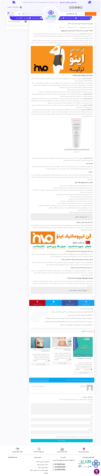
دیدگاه (91, 401)
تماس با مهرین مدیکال (42, 464)
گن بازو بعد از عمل (81, 217)
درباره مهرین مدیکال (43, 467)
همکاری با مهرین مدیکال (42, 462)
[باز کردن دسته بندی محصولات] (78, 18)
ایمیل (91, 423)
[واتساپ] (78, 7)
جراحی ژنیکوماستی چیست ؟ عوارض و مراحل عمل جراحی (41, 350)
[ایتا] (73, 7)
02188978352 (60, 470)
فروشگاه (46, 473)
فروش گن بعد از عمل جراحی (78, 290)
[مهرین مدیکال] (88, 463)
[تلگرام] (81, 7)
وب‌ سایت (90, 429)
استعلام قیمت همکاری (13, 7)
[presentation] (34, 330)
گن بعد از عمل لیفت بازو (86, 278)
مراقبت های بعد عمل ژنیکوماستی (84, 358)
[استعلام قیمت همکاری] (21, 7)
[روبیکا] (70, 7)
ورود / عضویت (89, 14)
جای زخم (44, 175)
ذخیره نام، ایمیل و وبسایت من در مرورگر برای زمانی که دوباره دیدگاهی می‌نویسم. (73, 437)
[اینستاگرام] (76, 7)
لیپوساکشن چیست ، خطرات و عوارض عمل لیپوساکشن (62, 349)
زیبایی (46, 361)
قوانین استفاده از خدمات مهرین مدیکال (39, 470)
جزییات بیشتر (40, 364)
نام (92, 416)
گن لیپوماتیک (82, 27)
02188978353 (60, 467)
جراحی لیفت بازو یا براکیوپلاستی (86, 34)
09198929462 (59, 464)
